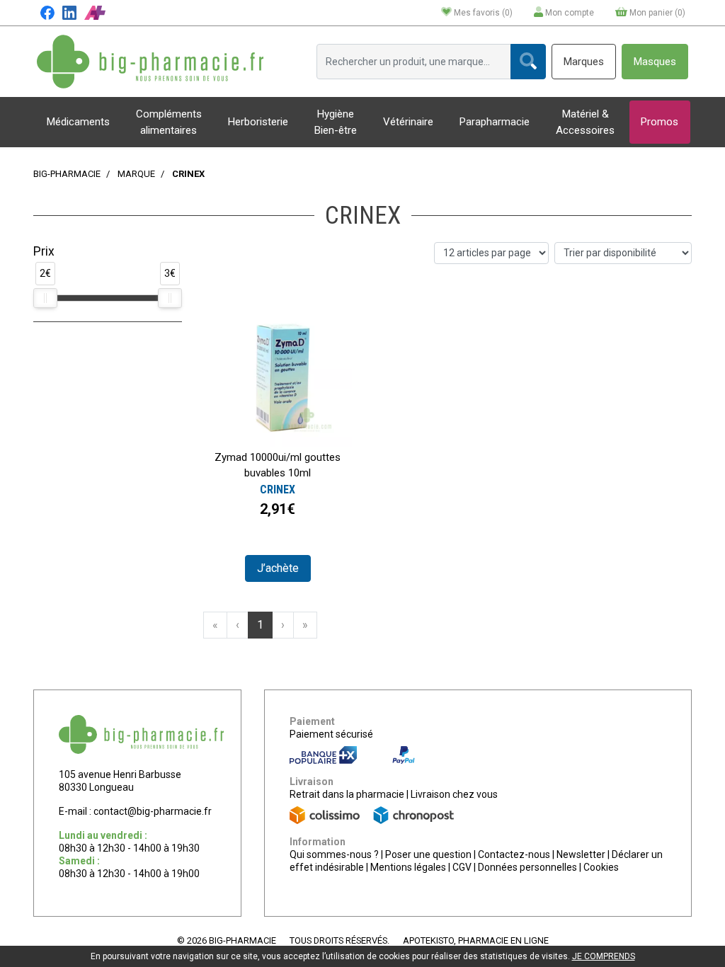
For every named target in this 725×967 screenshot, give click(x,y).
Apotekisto (476, 940)
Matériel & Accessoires (585, 122)
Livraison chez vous (454, 794)
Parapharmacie (494, 121)
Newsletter (580, 854)
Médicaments (78, 121)
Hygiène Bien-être (335, 122)
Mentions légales (408, 867)
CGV (462, 867)
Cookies (601, 867)
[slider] (45, 298)
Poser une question (428, 854)
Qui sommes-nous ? (334, 854)
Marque (136, 173)
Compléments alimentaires (169, 122)
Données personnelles (527, 867)
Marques (584, 61)
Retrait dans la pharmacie (347, 794)
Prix (44, 251)
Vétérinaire (408, 121)
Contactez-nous (514, 854)
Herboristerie (258, 121)
